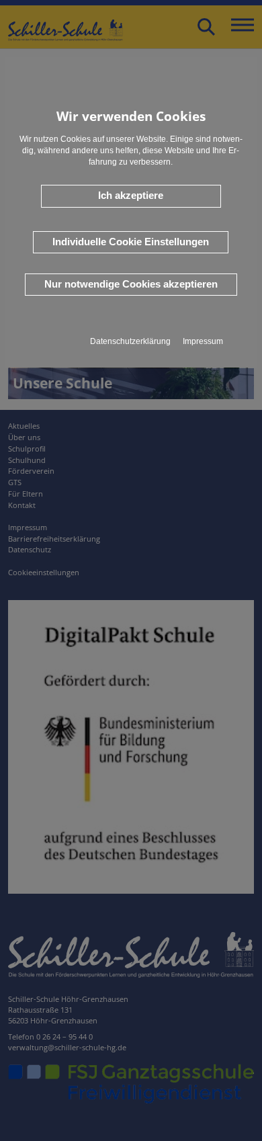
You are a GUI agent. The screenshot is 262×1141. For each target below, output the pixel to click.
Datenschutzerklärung (130, 341)
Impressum (203, 341)
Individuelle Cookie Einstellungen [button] (130, 242)
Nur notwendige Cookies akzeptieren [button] (131, 284)
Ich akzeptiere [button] (130, 195)
